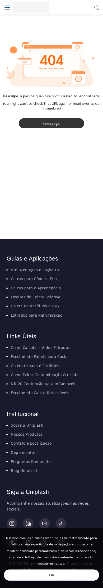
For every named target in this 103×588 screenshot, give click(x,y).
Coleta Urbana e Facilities (35, 365)
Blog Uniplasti (24, 470)
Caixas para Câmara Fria (34, 278)
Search (96, 7)
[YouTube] (44, 523)
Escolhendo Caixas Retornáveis (40, 392)
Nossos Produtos (27, 434)
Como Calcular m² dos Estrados (40, 347)
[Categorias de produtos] (8, 7)
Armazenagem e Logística (35, 269)
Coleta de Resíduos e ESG (35, 305)
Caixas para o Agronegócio (36, 287)
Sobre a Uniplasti (27, 425)
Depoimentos (23, 452)
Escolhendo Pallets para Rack (38, 356)
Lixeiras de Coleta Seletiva (35, 296)
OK (51, 574)
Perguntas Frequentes (32, 461)
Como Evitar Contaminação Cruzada (44, 374)
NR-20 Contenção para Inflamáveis (43, 383)
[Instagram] (12, 523)
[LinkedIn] (28, 523)
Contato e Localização (31, 443)
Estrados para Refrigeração (36, 315)
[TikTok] (61, 523)
